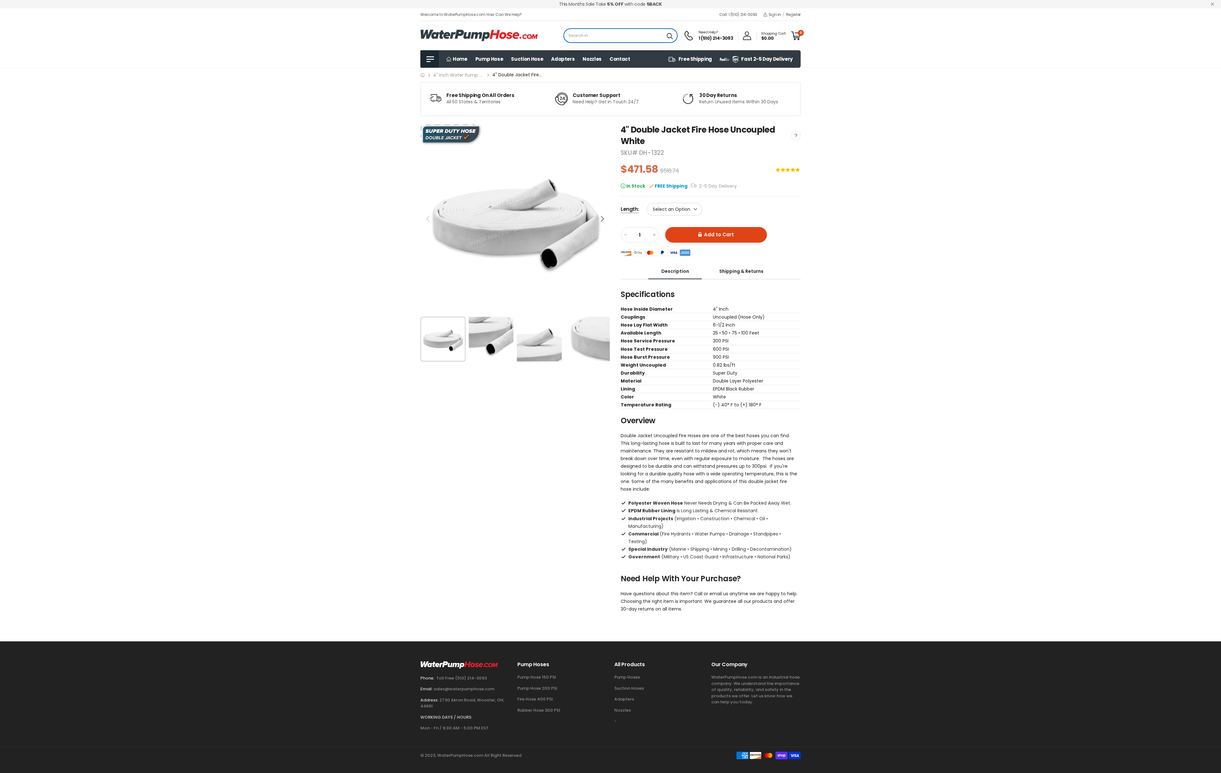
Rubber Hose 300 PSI (538, 710)
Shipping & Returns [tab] (741, 271)
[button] (602, 219)
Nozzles (592, 59)
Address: (429, 700)
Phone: (427, 678)
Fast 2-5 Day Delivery (767, 59)
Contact (620, 59)
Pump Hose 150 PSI (536, 677)
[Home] (422, 75)
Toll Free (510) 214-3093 (461, 678)
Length (630, 209)
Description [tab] (675, 271)
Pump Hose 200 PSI (537, 688)
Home (459, 59)
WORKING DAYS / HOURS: (446, 717)
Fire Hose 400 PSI (535, 699)
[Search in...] (670, 35)
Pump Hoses (627, 677)
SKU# (630, 152)
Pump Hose (489, 59)
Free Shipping (695, 59)
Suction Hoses (629, 688)
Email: (426, 689)
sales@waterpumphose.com (464, 689)
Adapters (563, 59)
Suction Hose (527, 59)
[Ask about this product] (796, 135)
